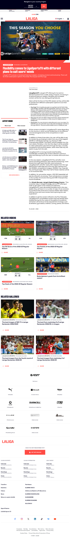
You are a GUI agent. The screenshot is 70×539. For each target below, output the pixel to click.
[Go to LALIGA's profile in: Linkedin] (35, 519)
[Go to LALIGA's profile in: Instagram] (21, 519)
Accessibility (35, 530)
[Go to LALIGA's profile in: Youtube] (55, 519)
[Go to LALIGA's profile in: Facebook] (15, 519)
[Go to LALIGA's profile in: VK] (48, 519)
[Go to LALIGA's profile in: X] (28, 519)
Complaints (19, 528)
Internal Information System (23, 530)
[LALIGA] (32, 18)
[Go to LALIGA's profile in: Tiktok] (41, 519)
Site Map (25, 528)
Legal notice (42, 530)
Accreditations (32, 528)
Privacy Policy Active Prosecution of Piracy (39, 533)
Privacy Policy (50, 530)
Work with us (41, 528)
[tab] (8, 126)
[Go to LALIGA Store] (35, 14)
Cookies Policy (23, 533)
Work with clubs (50, 528)
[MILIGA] (67, 19)
